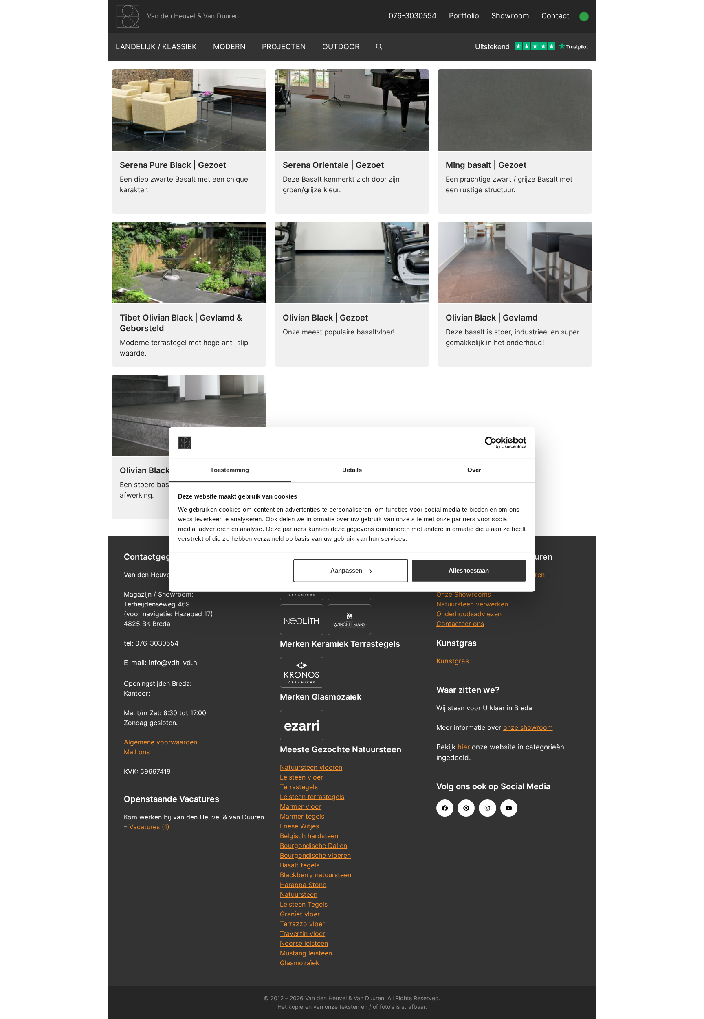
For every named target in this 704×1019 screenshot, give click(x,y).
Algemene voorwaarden (160, 742)
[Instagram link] (487, 808)
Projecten (284, 46)
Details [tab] (352, 469)
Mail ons (137, 752)
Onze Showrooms (463, 594)
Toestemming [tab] (229, 469)
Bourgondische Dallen (313, 845)
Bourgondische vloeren (315, 855)
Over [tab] (474, 469)
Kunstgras (452, 661)
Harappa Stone (303, 885)
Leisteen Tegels (304, 904)
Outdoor (341, 46)
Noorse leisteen (304, 943)
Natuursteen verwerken (472, 604)
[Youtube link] (508, 808)
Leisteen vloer (301, 777)
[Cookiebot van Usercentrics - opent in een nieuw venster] (490, 443)
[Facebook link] (444, 808)
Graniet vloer (300, 914)
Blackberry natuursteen (315, 875)
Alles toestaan (469, 570)
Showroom (510, 15)
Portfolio (464, 15)
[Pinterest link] (466, 808)
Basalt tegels (299, 865)
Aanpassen (346, 570)
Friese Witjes (299, 826)
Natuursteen (298, 894)
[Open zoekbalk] (379, 47)
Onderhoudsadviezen (469, 614)
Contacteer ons (460, 623)
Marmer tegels (302, 816)
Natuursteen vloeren (311, 767)
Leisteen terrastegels (312, 797)
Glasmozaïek (299, 963)
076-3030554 (413, 15)
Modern (229, 46)
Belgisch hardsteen (309, 836)
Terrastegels (299, 787)
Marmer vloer (300, 806)
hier (464, 747)
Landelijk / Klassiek (156, 46)
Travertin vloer (302, 933)
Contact (555, 15)
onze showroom (528, 727)
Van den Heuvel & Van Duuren (193, 16)
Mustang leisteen (306, 953)
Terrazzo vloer (302, 924)
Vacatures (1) (149, 827)
